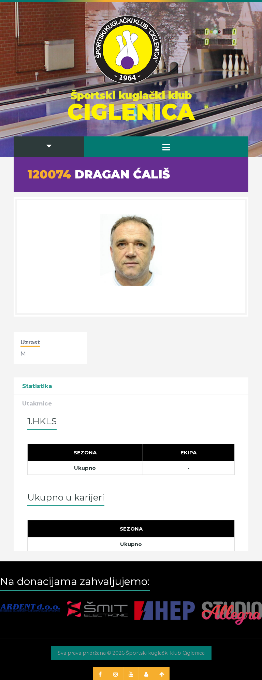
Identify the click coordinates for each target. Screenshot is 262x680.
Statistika (37, 386)
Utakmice (37, 403)
